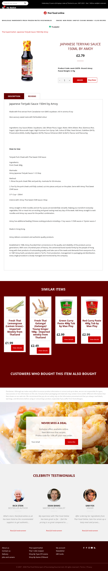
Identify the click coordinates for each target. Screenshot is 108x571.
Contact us (6, 551)
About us (5, 548)
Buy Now (92, 80)
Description (14, 96)
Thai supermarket (9, 32)
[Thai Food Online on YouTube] (92, 548)
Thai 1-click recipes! (36, 551)
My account (60, 548)
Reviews (32, 96)
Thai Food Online (33, 567)
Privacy (89, 567)
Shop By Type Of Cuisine (38, 554)
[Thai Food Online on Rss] (95, 548)
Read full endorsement (18, 530)
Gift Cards (60, 554)
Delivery (5, 554)
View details (17, 348)
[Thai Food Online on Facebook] (84, 548)
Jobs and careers (8, 557)
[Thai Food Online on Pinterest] (87, 548)
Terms (82, 567)
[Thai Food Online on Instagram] (89, 548)
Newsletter (60, 551)
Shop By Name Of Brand (38, 557)
